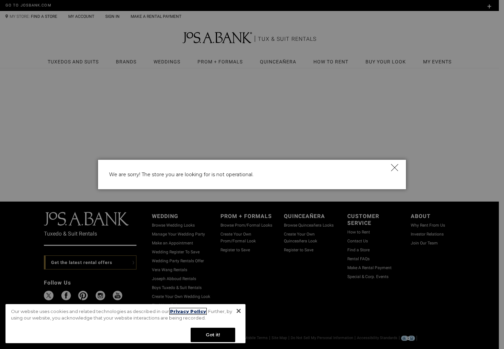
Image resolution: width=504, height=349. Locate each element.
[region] (125, 324)
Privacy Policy (188, 311)
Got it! (213, 334)
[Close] (394, 167)
